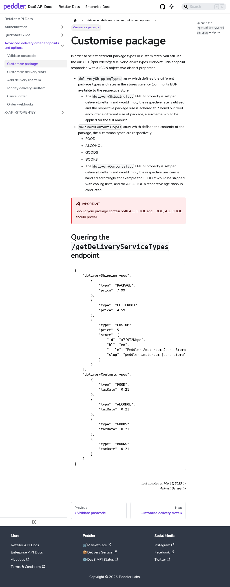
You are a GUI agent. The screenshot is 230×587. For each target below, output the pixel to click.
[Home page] (75, 20)
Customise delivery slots (26, 71)
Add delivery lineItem (24, 80)
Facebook (162, 552)
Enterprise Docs (98, 6)
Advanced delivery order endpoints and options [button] (31, 45)
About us (18, 559)
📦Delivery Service (98, 552)
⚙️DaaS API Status (98, 559)
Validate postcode (21, 55)
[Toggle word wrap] (172, 270)
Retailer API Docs (18, 18)
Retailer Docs (69, 6)
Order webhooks (20, 104)
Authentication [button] (15, 27)
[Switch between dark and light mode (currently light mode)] (171, 6)
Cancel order (17, 96)
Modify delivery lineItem (26, 88)
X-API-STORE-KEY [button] (19, 112)
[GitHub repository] (162, 6)
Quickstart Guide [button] (17, 35)
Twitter (160, 559)
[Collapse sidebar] (33, 521)
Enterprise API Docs (27, 552)
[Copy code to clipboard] (180, 270)
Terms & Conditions (26, 566)
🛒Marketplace (95, 545)
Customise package (22, 63)
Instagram (162, 545)
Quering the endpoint (210, 27)
